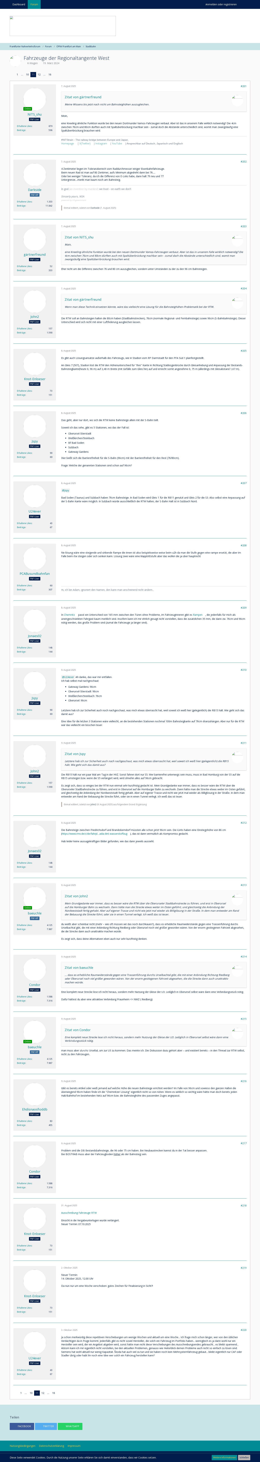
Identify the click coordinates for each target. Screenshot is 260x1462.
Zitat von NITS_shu (79, 237)
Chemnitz (69, 614)
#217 (244, 1143)
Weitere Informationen (224, 1457)
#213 (244, 885)
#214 (244, 956)
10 (27, 74)
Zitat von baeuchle (79, 967)
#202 (244, 161)
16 (49, 74)
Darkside (95, 207)
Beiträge (21, 130)
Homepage (67, 143)
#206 (244, 413)
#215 (244, 1018)
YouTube (117, 143)
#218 (244, 1205)
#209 (244, 607)
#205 (244, 350)
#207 (244, 483)
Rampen (198, 614)
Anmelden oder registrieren (221, 4)
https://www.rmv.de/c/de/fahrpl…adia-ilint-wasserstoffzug (94, 833)
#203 (244, 226)
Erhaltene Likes (24, 126)
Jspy (66, 490)
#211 (244, 743)
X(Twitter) (85, 143)
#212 (244, 822)
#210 (244, 669)
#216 (244, 1081)
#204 (244, 288)
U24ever (69, 677)
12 (39, 74)
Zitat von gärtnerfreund (83, 97)
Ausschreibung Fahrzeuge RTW (79, 1212)
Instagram (101, 143)
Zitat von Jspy (75, 754)
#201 (244, 86)
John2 (93, 804)
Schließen (244, 1457)
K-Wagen (32, 63)
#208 (244, 545)
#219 (244, 1267)
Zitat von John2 (76, 896)
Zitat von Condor (78, 1030)
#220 (244, 1330)
